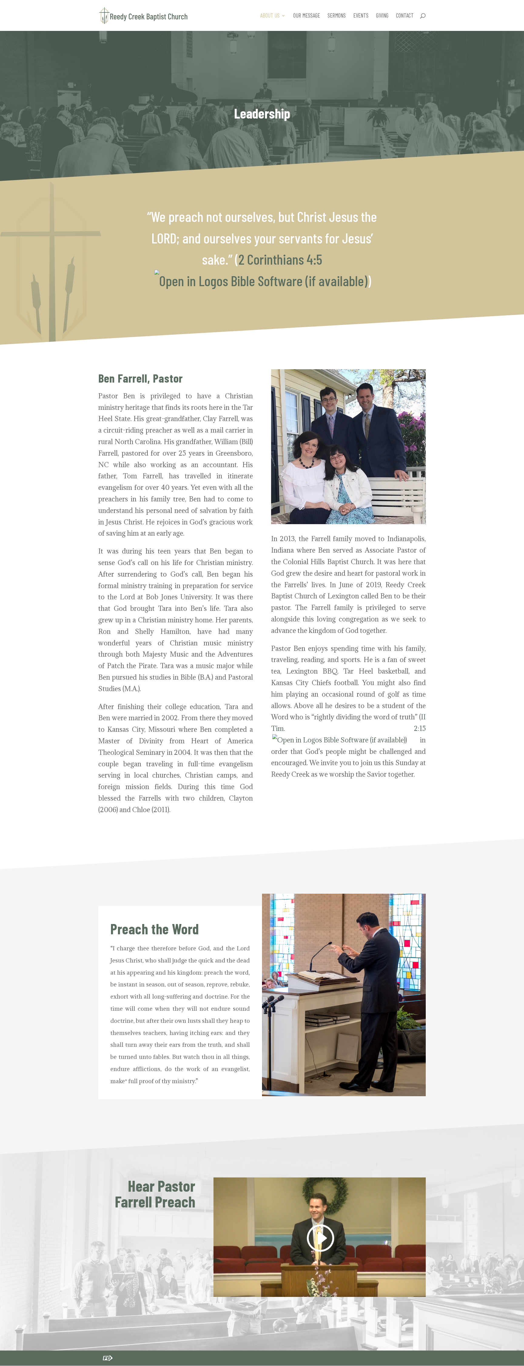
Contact (405, 16)
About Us (270, 16)
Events (360, 16)
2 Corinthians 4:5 (280, 258)
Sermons (337, 16)
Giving (382, 16)
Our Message (306, 16)
